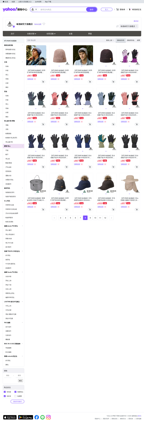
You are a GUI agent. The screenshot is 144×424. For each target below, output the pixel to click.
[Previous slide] (27, 55)
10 (95, 217)
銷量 (138, 40)
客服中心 (98, 418)
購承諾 (136, 21)
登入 (106, 9)
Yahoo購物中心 (15, 9)
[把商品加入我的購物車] (43, 81)
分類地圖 (138, 418)
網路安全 (123, 418)
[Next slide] (44, 55)
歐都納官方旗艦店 (128, 26)
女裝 (70, 33)
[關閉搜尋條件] (36, 9)
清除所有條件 (17, 401)
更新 (139, 416)
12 (105, 217)
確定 (20, 381)
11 (100, 217)
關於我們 (106, 418)
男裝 (90, 33)
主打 (12, 33)
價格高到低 (130, 40)
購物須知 (114, 418)
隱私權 (130, 418)
